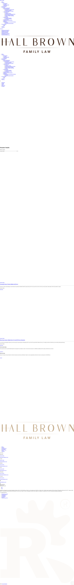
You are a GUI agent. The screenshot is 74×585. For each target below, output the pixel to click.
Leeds (2, 84)
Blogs (4, 25)
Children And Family (6, 11)
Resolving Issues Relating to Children (10, 14)
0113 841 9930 (5, 32)
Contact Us (3, 27)
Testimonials (5, 5)
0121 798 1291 (6, 33)
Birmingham (3, 85)
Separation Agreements (8, 10)
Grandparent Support (8, 13)
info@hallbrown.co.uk (6, 34)
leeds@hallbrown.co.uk (3, 470)
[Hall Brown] (37, 438)
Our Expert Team (4, 6)
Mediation (6, 22)
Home (2, 1)
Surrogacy (6, 12)
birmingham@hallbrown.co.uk (4, 474)
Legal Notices (3, 495)
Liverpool (3, 86)
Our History (5, 4)
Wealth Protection (5, 17)
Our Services (3, 7)
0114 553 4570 (5, 31)
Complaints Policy (4, 494)
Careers (3, 26)
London (3, 83)
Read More (1, 289)
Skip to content (2, 0)
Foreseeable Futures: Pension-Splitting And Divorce (9, 284)
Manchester (3, 82)
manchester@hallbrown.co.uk (4, 457)
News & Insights (4, 24)
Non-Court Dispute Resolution (9, 23)
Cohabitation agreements (8, 18)
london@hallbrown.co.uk (3, 461)
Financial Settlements (6, 8)
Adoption (6, 16)
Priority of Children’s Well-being (9, 15)
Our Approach (5, 3)
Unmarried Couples (6, 19)
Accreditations (4, 496)
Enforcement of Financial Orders (9, 9)
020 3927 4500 (2, 460)
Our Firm (3, 2)
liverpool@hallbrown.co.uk (3, 479)
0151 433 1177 (2, 477)
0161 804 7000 (5, 30)
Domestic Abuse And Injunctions (7, 20)
